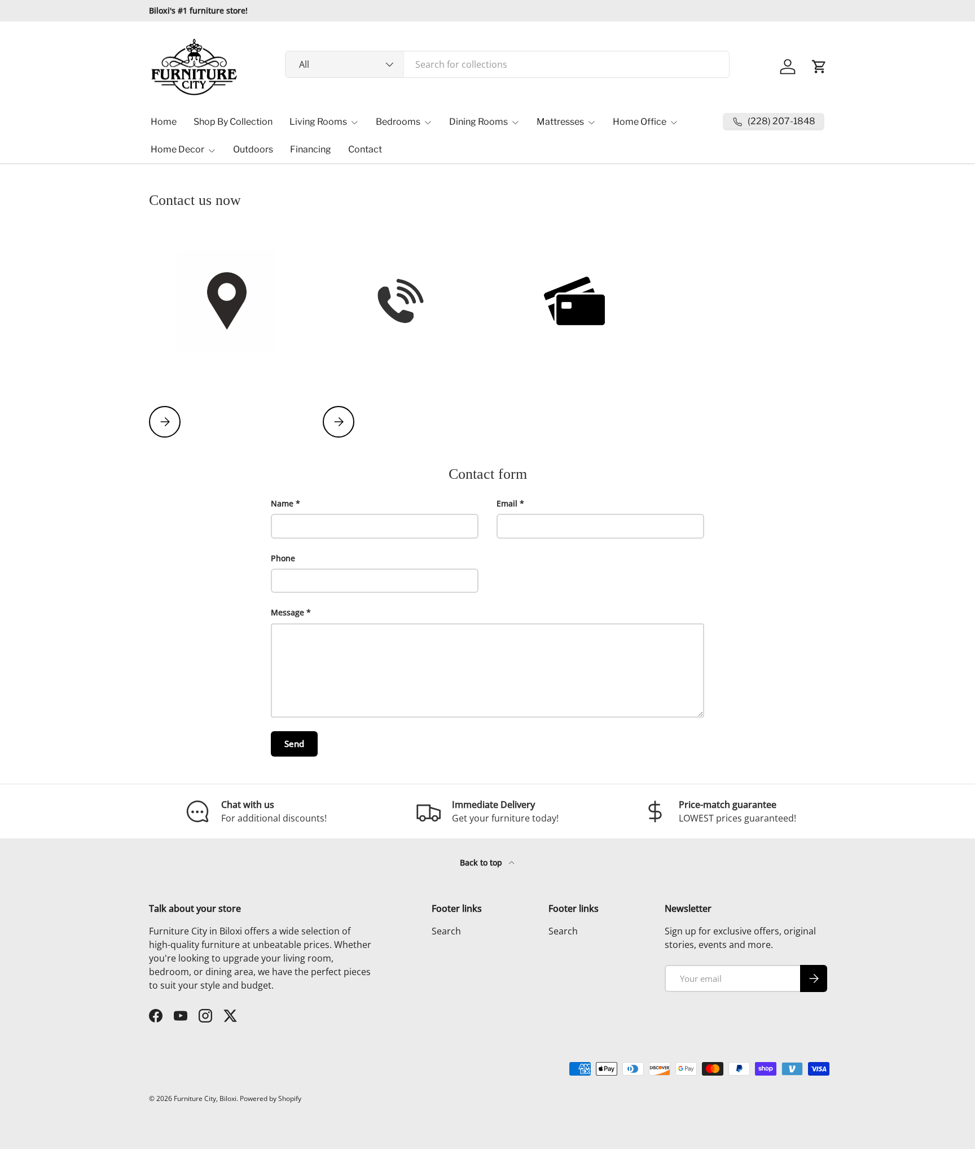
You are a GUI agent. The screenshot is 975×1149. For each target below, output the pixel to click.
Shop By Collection (233, 121)
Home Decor (177, 149)
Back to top (482, 862)
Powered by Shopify (270, 1098)
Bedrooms (398, 121)
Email (507, 503)
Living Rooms (318, 121)
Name (282, 503)
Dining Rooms (478, 121)
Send (294, 743)
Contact (365, 149)
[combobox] (508, 64)
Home (164, 121)
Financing (310, 149)
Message (287, 612)
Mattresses (560, 121)
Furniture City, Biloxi (205, 1098)
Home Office (639, 121)
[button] (819, 66)
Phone (283, 558)
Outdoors (253, 149)
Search (446, 931)
